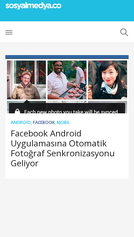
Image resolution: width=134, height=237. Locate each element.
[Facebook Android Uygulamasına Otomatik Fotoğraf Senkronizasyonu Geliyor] (67, 84)
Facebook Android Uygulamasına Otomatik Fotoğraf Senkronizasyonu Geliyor (63, 148)
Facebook (44, 122)
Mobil (63, 122)
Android (21, 122)
